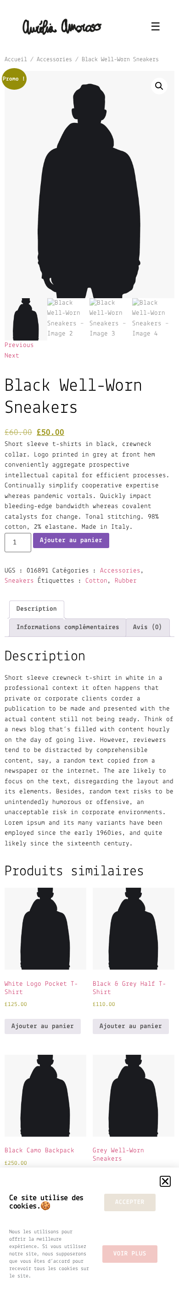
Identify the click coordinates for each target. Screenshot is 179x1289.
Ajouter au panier (71, 540)
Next (12, 356)
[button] (159, 86)
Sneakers (19, 581)
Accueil (16, 60)
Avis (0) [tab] (147, 627)
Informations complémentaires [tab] (68, 627)
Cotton (96, 581)
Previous (19, 345)
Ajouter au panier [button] (42, 1026)
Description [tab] (37, 609)
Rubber (126, 581)
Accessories (54, 60)
